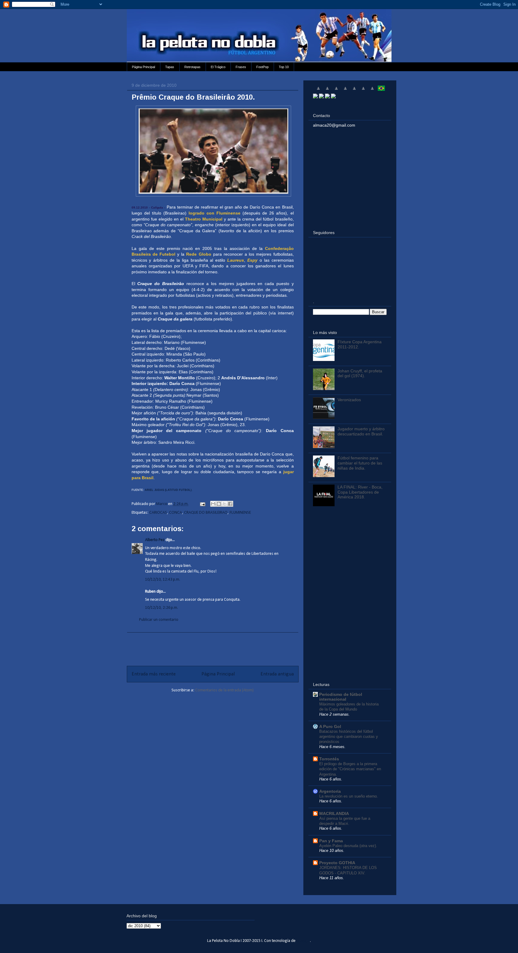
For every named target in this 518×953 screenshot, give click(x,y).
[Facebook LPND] (321, 97)
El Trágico (218, 67)
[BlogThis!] (219, 504)
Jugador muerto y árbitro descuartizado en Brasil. (361, 431)
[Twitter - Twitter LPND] (315, 97)
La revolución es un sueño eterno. (348, 796)
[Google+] (327, 97)
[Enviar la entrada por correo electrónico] (202, 504)
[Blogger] (333, 97)
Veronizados (349, 399)
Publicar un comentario (158, 620)
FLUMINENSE (240, 512)
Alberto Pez (155, 540)
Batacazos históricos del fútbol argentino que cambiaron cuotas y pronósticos (348, 736)
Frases (241, 67)
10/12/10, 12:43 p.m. (162, 579)
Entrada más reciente (154, 674)
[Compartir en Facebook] (230, 504)
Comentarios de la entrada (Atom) (224, 690)
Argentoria (330, 791)
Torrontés (329, 758)
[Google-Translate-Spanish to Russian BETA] (372, 90)
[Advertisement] (212, 646)
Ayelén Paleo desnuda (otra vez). (348, 845)
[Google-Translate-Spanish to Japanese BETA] (354, 90)
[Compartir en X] (225, 504)
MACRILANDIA (334, 813)
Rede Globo (198, 254)
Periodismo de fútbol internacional (340, 697)
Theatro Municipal (203, 219)
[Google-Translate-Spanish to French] (327, 90)
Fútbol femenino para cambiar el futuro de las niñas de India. (360, 462)
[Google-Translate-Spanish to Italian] (345, 90)
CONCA (175, 512)
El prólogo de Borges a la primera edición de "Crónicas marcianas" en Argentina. (350, 769)
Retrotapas (192, 67)
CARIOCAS (158, 512)
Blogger (303, 941)
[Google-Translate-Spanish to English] (363, 90)
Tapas (169, 67)
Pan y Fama (331, 840)
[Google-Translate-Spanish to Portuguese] (381, 90)
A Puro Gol (330, 726)
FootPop (262, 67)
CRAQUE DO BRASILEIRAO (206, 512)
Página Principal (143, 67)
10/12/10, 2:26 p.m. (161, 608)
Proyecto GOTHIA (337, 862)
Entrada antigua (277, 674)
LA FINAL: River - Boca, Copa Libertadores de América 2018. (360, 492)
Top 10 (284, 67)
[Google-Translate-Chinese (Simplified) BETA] (318, 90)
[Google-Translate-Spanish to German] (336, 90)
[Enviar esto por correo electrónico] (213, 504)
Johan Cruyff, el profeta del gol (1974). (360, 373)
